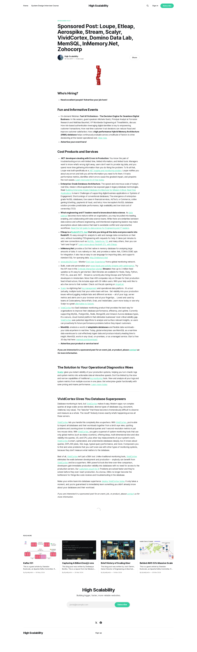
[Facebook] (101, 623)
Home (25, 6)
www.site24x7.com (69, 262)
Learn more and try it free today (89, 180)
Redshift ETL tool (79, 232)
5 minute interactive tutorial (90, 269)
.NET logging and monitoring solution (105, 170)
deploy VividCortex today (113, 481)
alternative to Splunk (84, 304)
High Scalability (98, 5)
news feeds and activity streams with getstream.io (112, 266)
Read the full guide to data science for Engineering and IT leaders (100, 228)
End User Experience (95, 262)
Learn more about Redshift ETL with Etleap (98, 244)
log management (89, 288)
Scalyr (63, 288)
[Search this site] (147, 6)
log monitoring (96, 378)
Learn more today (99, 384)
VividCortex (66, 308)
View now (102, 138)
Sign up (98, 633)
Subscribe (167, 6)
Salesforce (99, 241)
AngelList (119, 284)
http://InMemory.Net (99, 258)
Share (134, 57)
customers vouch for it (89, 469)
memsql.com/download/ (86, 339)
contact (132, 350)
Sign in (155, 6)
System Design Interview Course (45, 6)
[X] (96, 623)
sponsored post (64, 21)
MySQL (90, 241)
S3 (106, 241)
